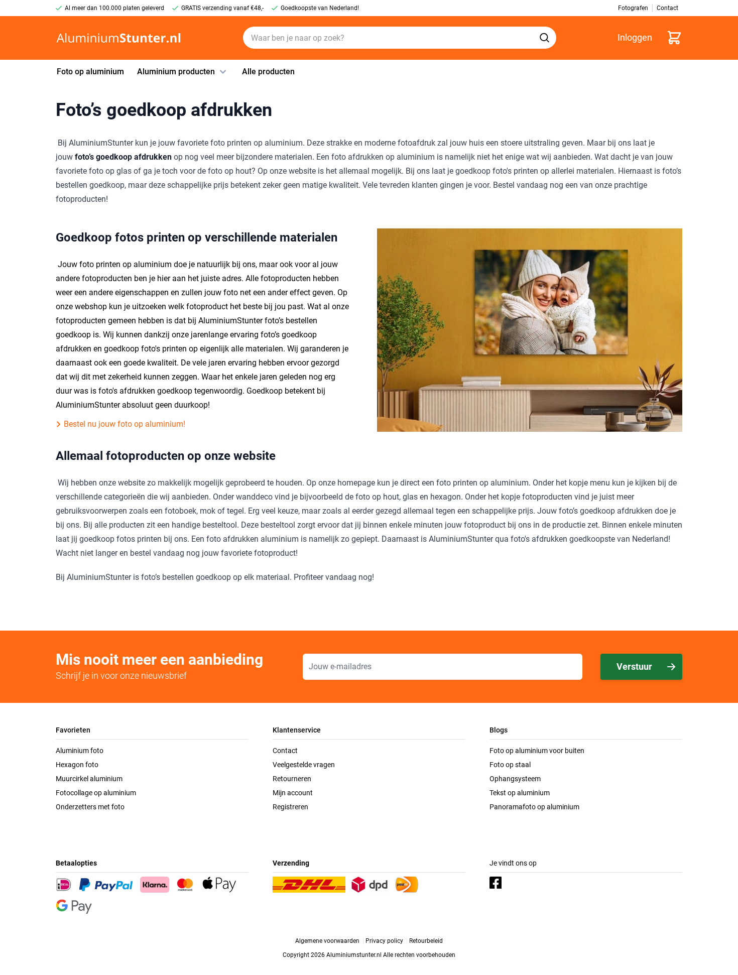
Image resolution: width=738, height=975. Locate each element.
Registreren (290, 807)
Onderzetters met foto (90, 807)
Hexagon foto (77, 765)
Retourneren (292, 779)
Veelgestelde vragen (304, 765)
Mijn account (293, 793)
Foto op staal (510, 765)
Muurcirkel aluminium (89, 779)
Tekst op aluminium (519, 793)
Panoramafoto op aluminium (534, 807)
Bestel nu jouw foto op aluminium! (124, 424)
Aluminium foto (79, 751)
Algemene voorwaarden (327, 940)
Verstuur (634, 666)
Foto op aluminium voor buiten (536, 751)
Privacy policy (384, 940)
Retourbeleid (426, 940)
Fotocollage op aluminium (96, 793)
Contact (285, 751)
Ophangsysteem (515, 779)
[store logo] (118, 38)
